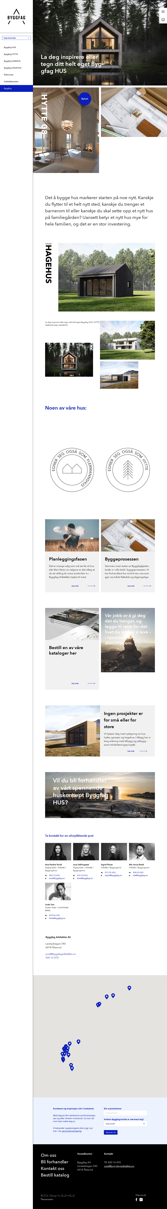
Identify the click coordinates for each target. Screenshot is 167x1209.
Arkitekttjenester (11, 81)
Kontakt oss (52, 1169)
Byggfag (7, 88)
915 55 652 (110, 872)
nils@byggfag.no (140, 875)
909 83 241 (138, 872)
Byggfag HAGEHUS (12, 68)
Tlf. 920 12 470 (112, 1162)
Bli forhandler (54, 1162)
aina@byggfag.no (57, 878)
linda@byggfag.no (57, 918)
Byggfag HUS (10, 47)
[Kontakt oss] (134, 112)
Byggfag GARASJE (12, 61)
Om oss (48, 1155)
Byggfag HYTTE (11, 54)
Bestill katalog (55, 1175)
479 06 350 (54, 915)
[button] (129, 988)
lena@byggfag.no (85, 878)
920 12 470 (54, 875)
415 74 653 (82, 875)
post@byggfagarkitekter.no (61, 954)
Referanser (9, 74)
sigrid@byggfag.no (113, 875)
